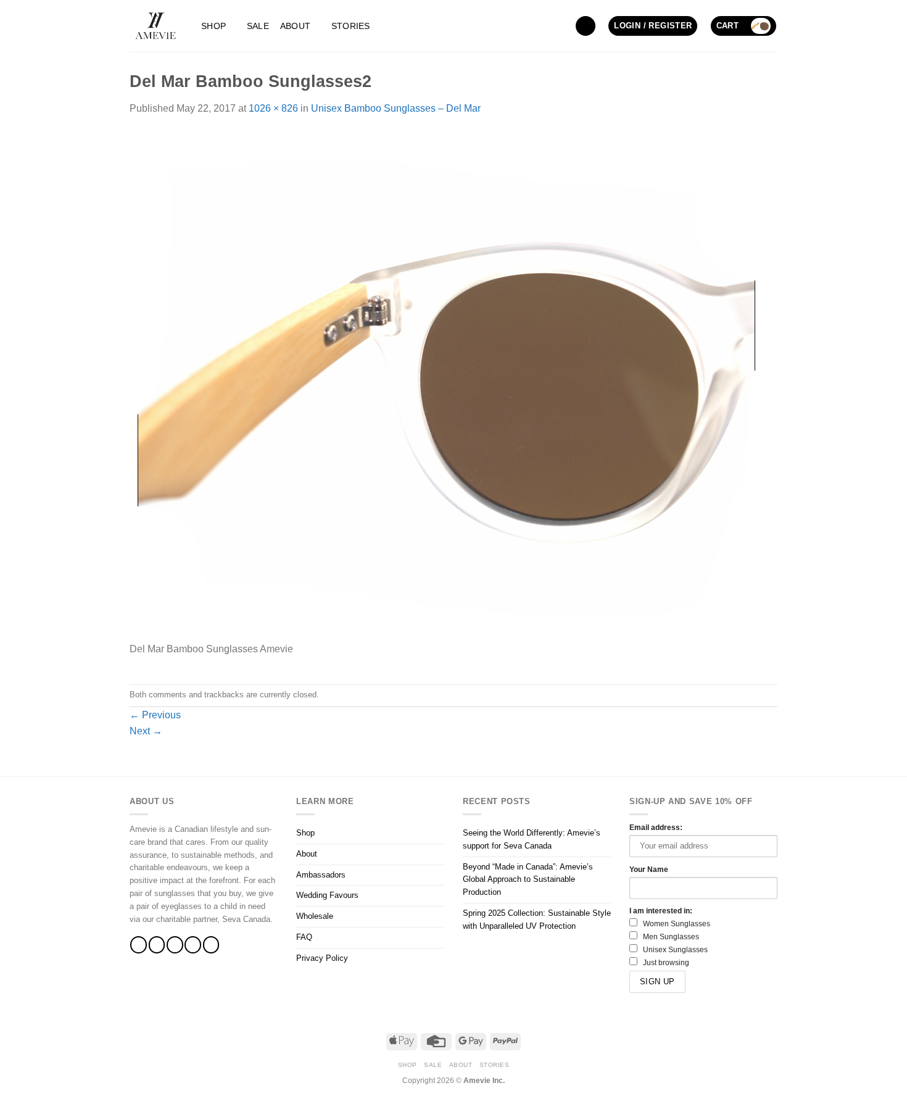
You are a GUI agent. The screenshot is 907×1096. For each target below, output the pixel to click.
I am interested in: (660, 911)
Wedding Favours (327, 895)
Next (146, 731)
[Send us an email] (192, 944)
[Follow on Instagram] (157, 944)
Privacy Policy (322, 958)
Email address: (655, 827)
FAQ (304, 937)
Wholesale (314, 916)
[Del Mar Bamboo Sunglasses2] (446, 385)
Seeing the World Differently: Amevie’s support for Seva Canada (531, 839)
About (295, 26)
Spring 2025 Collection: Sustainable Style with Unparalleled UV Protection (537, 919)
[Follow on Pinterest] (211, 944)
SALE (258, 26)
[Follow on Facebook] (138, 944)
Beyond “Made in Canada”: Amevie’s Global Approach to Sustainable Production (528, 879)
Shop (213, 26)
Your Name (648, 869)
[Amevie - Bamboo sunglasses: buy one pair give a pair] (156, 26)
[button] (585, 26)
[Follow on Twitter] (175, 944)
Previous (155, 715)
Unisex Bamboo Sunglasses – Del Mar (396, 108)
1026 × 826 (273, 108)
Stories (350, 26)
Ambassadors (321, 874)
